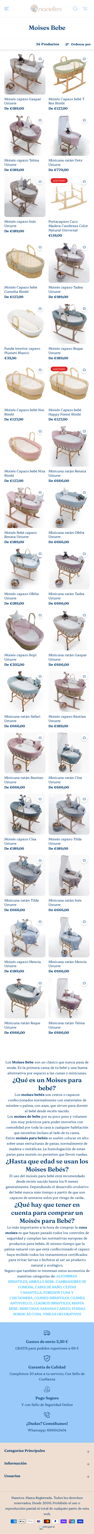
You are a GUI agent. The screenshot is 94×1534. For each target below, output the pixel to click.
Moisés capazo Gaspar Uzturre (22, 101)
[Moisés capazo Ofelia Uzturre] (24, 568)
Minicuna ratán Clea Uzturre (65, 779)
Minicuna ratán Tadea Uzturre (66, 596)
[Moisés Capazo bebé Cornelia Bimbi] (24, 262)
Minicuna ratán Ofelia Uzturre (66, 534)
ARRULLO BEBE (41, 1281)
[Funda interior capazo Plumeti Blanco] (24, 323)
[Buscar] (75, 8)
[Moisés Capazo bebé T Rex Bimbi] (69, 74)
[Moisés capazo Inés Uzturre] (24, 196)
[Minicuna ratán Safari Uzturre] (24, 691)
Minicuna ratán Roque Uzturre (22, 1025)
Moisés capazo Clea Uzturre (20, 841)
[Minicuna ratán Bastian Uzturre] (24, 752)
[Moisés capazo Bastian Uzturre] (69, 691)
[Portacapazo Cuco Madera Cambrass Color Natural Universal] (69, 196)
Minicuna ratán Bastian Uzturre (23, 779)
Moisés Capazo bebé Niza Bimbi (24, 473)
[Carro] (85, 8)
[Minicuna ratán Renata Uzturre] (69, 446)
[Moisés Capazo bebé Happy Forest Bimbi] (69, 384)
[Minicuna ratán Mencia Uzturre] (69, 936)
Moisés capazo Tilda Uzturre (65, 841)
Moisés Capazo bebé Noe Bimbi (24, 412)
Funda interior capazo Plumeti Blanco (22, 350)
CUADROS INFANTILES (52, 1303)
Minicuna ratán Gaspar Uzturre (68, 657)
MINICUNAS (28, 1308)
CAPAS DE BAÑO (48, 1287)
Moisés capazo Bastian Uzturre (67, 718)
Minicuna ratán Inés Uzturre (65, 902)
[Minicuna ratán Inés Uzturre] (69, 875)
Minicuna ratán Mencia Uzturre (68, 963)
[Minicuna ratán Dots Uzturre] (69, 135)
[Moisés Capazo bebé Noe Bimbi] (24, 384)
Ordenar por (80, 44)
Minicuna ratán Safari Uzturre (22, 718)
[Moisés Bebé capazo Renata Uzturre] (24, 507)
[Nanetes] (46, 8)
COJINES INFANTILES (51, 1297)
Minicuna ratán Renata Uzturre (67, 473)
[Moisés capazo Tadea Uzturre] (69, 262)
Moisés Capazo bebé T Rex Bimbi (67, 101)
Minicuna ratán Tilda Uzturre (21, 902)
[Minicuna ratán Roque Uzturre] (24, 998)
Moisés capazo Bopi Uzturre (20, 657)
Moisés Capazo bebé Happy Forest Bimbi (65, 412)
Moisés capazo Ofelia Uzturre (21, 596)
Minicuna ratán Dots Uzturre (65, 162)
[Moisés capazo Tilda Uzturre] (69, 814)
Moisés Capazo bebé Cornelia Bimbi (20, 289)
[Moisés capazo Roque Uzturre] (69, 323)
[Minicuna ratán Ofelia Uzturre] (69, 507)
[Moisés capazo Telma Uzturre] (24, 135)
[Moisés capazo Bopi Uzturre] (24, 630)
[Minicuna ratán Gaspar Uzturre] (69, 630)
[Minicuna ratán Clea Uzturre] (69, 752)
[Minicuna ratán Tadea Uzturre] (69, 568)
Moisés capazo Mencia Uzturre (22, 963)
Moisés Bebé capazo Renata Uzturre (20, 534)
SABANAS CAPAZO (55, 1308)
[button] (7, 8)
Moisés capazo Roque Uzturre (66, 350)
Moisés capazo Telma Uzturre (21, 162)
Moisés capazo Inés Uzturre (20, 223)
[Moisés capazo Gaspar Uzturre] (24, 74)
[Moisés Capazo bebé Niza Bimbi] (24, 446)
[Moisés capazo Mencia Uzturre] (24, 936)
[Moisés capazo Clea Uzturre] (24, 814)
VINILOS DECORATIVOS (62, 1314)
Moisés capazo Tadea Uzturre (66, 289)
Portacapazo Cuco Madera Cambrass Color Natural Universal (68, 225)
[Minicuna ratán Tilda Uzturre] (24, 875)
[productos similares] (40, 59)
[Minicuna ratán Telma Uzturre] (69, 998)
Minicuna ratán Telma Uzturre (67, 1025)
